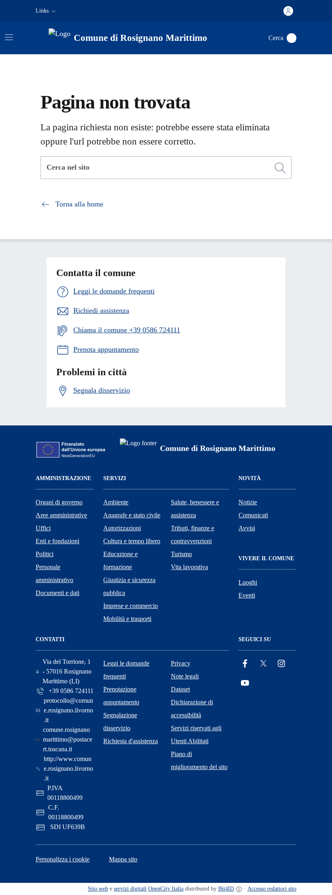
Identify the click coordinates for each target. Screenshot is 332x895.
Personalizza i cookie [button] (62, 859)
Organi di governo (59, 502)
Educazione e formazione (120, 560)
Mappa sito (123, 859)
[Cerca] (280, 168)
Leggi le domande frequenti (126, 670)
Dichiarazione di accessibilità (192, 709)
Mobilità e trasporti (127, 618)
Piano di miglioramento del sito (199, 760)
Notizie (247, 502)
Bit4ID (226, 889)
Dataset (180, 689)
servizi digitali (130, 889)
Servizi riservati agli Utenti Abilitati (196, 734)
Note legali (185, 676)
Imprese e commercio (130, 605)
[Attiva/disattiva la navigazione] (9, 37)
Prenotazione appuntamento (121, 696)
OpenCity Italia (165, 889)
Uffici (43, 528)
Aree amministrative (61, 515)
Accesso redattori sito (271, 889)
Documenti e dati (57, 592)
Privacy (180, 663)
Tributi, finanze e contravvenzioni (192, 534)
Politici (44, 554)
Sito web (98, 889)
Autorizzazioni (122, 528)
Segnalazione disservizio (120, 721)
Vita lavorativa (189, 566)
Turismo (181, 554)
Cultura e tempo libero (131, 541)
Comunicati (253, 515)
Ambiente (115, 502)
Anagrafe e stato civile (131, 515)
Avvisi (246, 528)
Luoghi (247, 582)
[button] (46, 11)
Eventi (246, 595)
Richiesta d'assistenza (130, 741)
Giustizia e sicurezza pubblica (129, 586)
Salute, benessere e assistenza (195, 509)
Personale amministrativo (54, 573)
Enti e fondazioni (57, 541)
